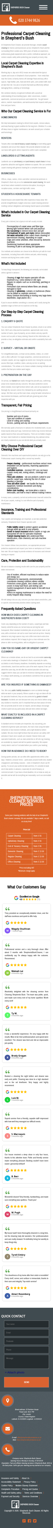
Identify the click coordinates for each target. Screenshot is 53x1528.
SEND (26, 1382)
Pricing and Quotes (30, 1489)
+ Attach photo (14, 1372)
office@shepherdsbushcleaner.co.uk (29, 1437)
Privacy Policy (30, 1482)
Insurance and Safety (10, 1478)
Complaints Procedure (10, 1489)
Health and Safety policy (11, 1492)
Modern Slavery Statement (26, 1485)
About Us (25, 1478)
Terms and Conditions (33, 1492)
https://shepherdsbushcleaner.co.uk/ (29, 1440)
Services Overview (30, 1496)
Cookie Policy (7, 1485)
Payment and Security (10, 1496)
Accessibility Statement (11, 1482)
